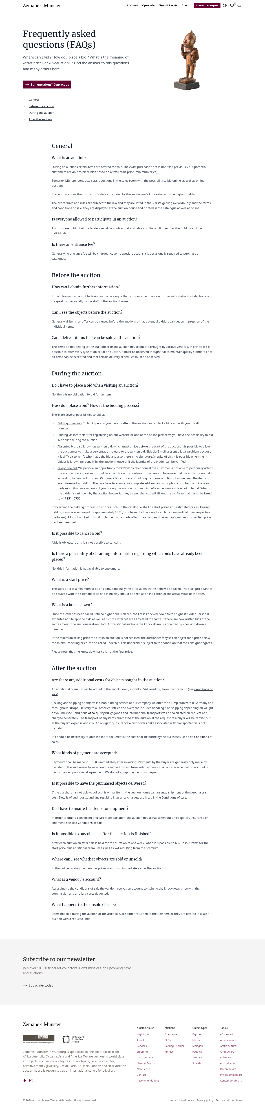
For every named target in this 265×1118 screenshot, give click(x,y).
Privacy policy (205, 1100)
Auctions (132, 5)
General (34, 100)
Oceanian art (228, 1069)
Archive (169, 1051)
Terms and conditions (229, 1100)
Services (142, 1046)
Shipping (142, 1051)
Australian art (228, 1063)
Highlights (143, 1034)
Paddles (197, 1051)
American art (228, 1040)
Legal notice (186, 1100)
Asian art (225, 1057)
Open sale (148, 5)
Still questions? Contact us (50, 85)
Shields (196, 1063)
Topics (224, 1028)
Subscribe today (41, 985)
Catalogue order (174, 1046)
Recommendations (148, 1080)
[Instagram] (31, 1080)
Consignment (145, 1057)
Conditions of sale (85, 713)
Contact (141, 1074)
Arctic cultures (229, 1046)
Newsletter (143, 1069)
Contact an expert (207, 5)
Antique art (227, 1051)
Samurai (197, 1057)
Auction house (145, 1028)
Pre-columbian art (231, 1074)
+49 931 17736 (70, 498)
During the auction (41, 113)
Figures (196, 1034)
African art (226, 1034)
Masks (196, 1040)
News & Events (168, 5)
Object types (199, 1028)
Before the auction (41, 106)
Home (172, 1100)
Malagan (197, 1046)
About (185, 5)
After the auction (40, 119)
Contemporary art (231, 1080)
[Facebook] (24, 1080)
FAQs (168, 1040)
